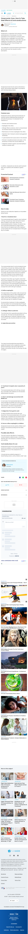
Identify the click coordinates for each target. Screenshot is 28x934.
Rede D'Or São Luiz (10, 926)
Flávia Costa (9, 464)
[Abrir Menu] (2, 13)
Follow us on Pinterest (18, 855)
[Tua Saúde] (7, 13)
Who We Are (3, 874)
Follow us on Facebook (14, 855)
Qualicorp (22, 930)
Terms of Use (17, 880)
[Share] (20, 477)
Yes (8, 485)
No (21, 485)
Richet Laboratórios (14, 930)
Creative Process (4, 877)
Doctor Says (9, 10)
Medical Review (18, 877)
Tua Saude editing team (13, 26)
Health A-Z (8, 16)
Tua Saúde (3, 10)
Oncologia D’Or (19, 926)
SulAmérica (6, 930)
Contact (3, 883)
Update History (5, 490)
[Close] (15, 1)
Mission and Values (18, 874)
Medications (14, 16)
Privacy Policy (4, 880)
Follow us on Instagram (10, 855)
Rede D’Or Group (20, 906)
